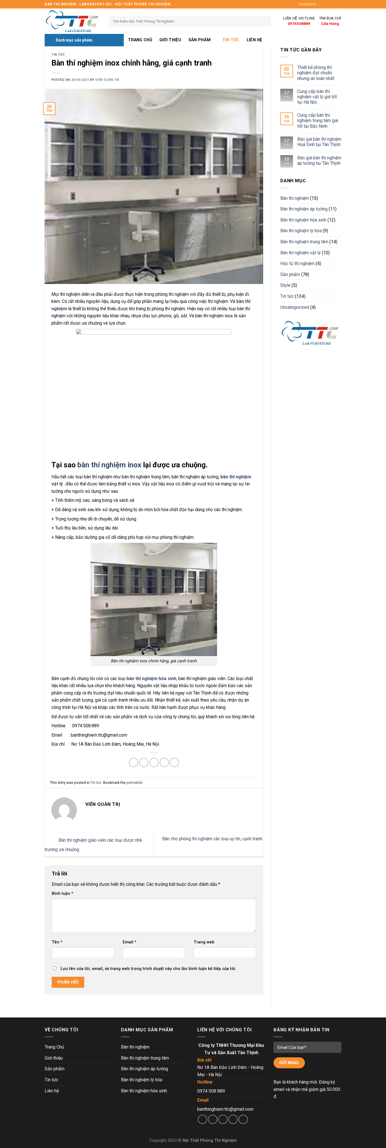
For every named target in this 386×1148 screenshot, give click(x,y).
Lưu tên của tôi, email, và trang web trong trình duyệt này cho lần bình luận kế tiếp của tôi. (148, 968)
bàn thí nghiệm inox (109, 465)
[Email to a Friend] (154, 762)
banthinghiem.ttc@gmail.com (225, 1109)
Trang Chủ (140, 40)
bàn (240, 301)
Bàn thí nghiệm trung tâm (304, 241)
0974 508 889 (211, 1091)
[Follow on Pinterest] (243, 1119)
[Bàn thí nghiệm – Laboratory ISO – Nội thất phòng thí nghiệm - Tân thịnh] (73, 21)
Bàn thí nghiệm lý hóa (301, 231)
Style (285, 285)
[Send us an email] (338, 4)
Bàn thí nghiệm (294, 198)
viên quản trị (107, 80)
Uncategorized (294, 307)
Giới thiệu (170, 40)
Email (129, 942)
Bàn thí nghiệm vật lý (300, 252)
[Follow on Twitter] (333, 4)
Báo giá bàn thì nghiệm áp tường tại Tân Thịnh (319, 160)
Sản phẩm (199, 40)
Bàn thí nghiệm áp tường (304, 209)
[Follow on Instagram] (327, 4)
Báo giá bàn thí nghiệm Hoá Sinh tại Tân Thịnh (319, 141)
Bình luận (62, 893)
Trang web (204, 942)
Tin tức (230, 40)
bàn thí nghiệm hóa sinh (151, 678)
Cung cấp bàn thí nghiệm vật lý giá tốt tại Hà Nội (317, 97)
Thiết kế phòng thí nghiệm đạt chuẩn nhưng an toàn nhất (315, 73)
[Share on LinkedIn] (174, 762)
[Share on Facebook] (133, 762)
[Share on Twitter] (143, 762)
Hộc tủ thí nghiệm (297, 263)
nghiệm (59, 308)
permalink (134, 782)
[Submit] (265, 21)
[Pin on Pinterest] (164, 762)
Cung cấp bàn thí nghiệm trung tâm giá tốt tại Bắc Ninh (317, 121)
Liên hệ (254, 40)
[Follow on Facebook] (322, 4)
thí (247, 301)
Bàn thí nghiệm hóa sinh (303, 220)
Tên (57, 942)
